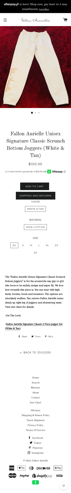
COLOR (35, 201)
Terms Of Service (35, 430)
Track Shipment (35, 420)
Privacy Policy (35, 425)
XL (47, 245)
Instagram (37, 452)
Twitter (37, 442)
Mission (35, 387)
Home (35, 377)
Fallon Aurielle (40, 460)
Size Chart (35, 402)
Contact (35, 397)
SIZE (35, 238)
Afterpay (35, 410)
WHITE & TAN (35, 208)
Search (35, 382)
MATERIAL (35, 219)
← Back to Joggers (35, 352)
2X (56, 245)
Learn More (44, 9)
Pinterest (37, 447)
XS (14, 245)
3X (35, 252)
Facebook (37, 437)
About (35, 392)
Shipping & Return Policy (36, 415)
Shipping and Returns (35, 195)
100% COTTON (35, 227)
